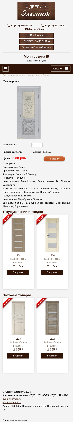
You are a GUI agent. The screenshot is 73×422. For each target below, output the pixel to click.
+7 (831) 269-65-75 (21, 25)
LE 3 (18, 338)
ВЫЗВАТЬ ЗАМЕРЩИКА (36, 41)
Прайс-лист (36, 35)
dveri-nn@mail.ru (38, 29)
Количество (10, 144)
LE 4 (18, 255)
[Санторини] (29, 112)
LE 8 (52, 255)
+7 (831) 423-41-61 (55, 25)
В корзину (18, 272)
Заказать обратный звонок (36, 47)
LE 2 (52, 338)
